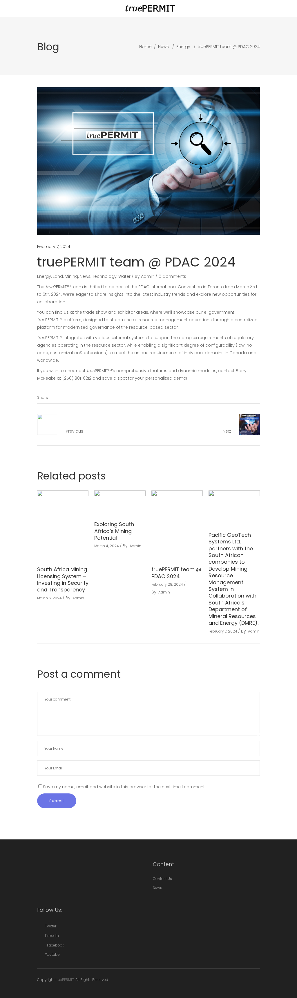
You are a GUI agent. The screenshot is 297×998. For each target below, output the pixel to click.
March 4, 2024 (106, 545)
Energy (183, 46)
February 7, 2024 (53, 246)
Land (58, 276)
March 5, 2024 (49, 598)
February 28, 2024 (167, 584)
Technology (104, 276)
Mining (71, 276)
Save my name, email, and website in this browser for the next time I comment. (124, 787)
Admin (147, 276)
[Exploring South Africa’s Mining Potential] (120, 502)
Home (145, 46)
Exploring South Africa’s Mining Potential (114, 531)
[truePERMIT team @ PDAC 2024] (177, 524)
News (163, 46)
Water (124, 276)
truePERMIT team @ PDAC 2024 (176, 573)
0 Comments (172, 276)
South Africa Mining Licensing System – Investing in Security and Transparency (62, 579)
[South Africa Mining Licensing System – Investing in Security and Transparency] (62, 524)
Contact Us (162, 878)
